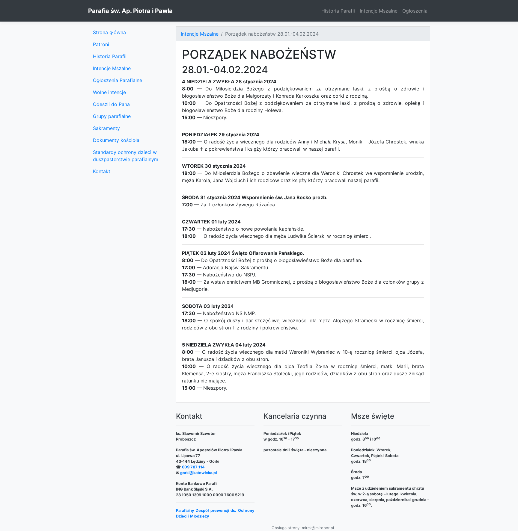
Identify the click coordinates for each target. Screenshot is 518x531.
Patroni (101, 44)
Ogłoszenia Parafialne (117, 80)
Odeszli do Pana (111, 104)
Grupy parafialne (112, 116)
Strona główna (109, 32)
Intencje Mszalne (378, 11)
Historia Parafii (338, 11)
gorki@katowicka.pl (198, 473)
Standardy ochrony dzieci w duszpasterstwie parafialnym (125, 155)
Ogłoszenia (414, 11)
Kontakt (101, 171)
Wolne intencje (109, 92)
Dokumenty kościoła (116, 140)
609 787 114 (193, 467)
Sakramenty (106, 128)
